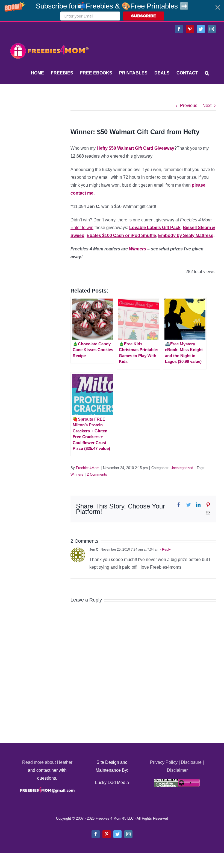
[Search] (207, 73)
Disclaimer (177, 770)
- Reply (165, 549)
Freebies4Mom (87, 468)
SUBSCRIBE (143, 16)
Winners (138, 249)
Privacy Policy (164, 762)
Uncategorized (181, 468)
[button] (112, 10)
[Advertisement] (49, 135)
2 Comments (97, 474)
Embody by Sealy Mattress (185, 235)
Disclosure (191, 762)
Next (206, 105)
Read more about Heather (47, 762)
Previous (188, 105)
